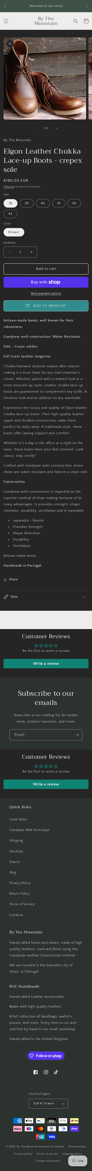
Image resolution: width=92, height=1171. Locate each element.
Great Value (18, 819)
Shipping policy (72, 1153)
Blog (12, 872)
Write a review (46, 663)
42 (74, 203)
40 (43, 203)
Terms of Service (22, 904)
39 (27, 203)
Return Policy (19, 894)
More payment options (46, 293)
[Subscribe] (77, 734)
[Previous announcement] (5, 6)
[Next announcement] (87, 6)
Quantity (10, 242)
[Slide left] (35, 128)
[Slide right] (56, 128)
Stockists (16, 851)
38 (10, 203)
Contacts (16, 915)
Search (14, 862)
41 (58, 203)
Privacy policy (23, 1153)
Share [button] (13, 579)
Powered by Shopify (51, 1146)
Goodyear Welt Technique (29, 830)
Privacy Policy (19, 883)
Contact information (48, 1160)
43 (10, 214)
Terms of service (47, 1153)
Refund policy (77, 1146)
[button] (6, 21)
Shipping (9, 187)
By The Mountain (27, 1146)
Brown (13, 232)
